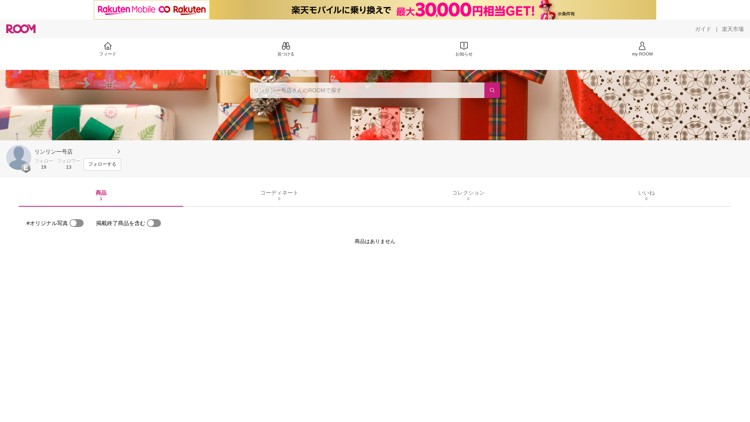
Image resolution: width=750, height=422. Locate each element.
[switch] (77, 223)
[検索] (492, 90)
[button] (18, 157)
